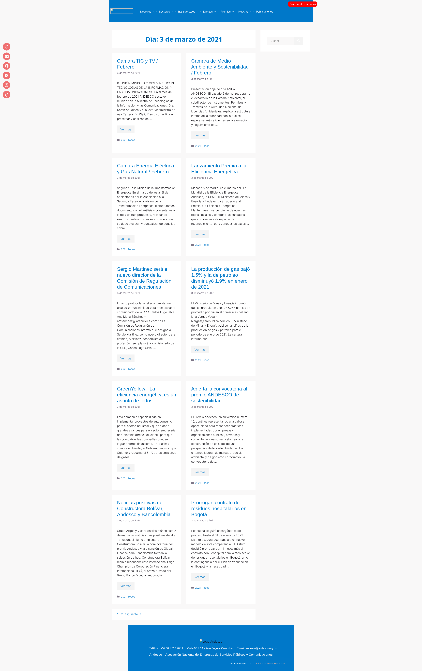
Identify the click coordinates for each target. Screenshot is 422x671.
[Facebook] (6, 66)
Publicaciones (264, 11)
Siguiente (133, 614)
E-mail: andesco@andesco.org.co (256, 648)
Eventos (208, 11)
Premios (226, 11)
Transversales (186, 11)
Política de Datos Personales (271, 663)
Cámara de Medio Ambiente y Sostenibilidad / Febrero (220, 66)
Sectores (164, 11)
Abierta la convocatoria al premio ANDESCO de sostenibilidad (219, 394)
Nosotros (145, 11)
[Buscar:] (280, 41)
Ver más (125, 129)
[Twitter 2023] (6, 75)
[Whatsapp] (6, 47)
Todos (131, 139)
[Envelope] (6, 56)
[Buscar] (298, 41)
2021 (123, 139)
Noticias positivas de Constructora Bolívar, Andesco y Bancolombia (144, 508)
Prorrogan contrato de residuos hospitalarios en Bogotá (219, 508)
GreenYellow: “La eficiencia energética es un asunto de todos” (146, 394)
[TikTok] (6, 94)
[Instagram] (6, 85)
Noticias (243, 11)
